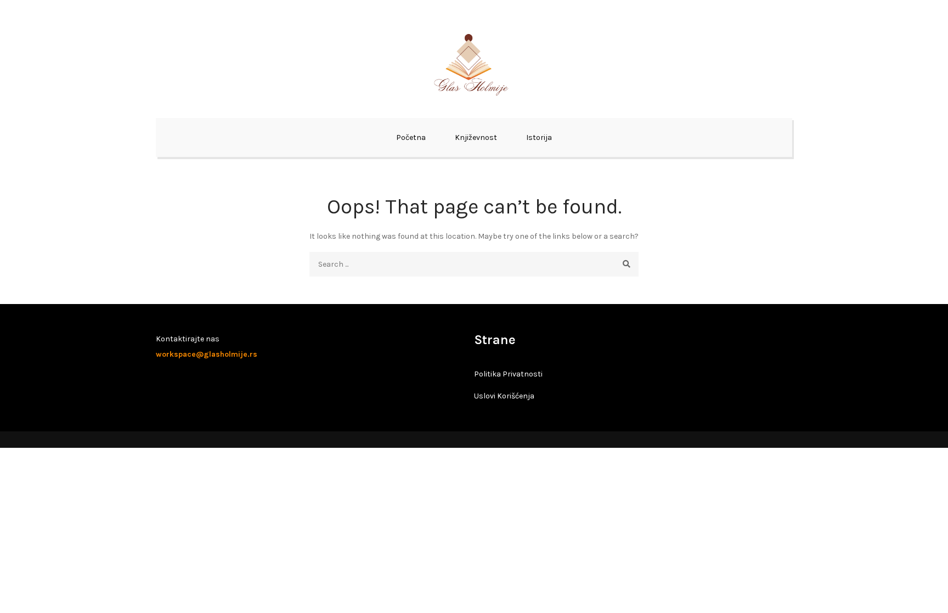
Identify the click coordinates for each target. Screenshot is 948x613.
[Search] (626, 264)
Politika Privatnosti (508, 374)
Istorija (539, 137)
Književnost (476, 137)
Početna (411, 137)
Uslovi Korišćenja (504, 396)
